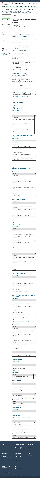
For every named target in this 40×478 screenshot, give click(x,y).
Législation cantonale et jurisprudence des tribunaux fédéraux (20, 468)
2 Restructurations (18, 359)
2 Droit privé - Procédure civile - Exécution (16, 11)
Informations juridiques (32, 476)
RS (13, 169)
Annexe (16, 106)
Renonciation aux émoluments (21, 36)
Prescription (18, 76)
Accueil (2, 11)
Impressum (36, 476)
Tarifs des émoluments (20, 50)
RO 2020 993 (8, 24)
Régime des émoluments (20, 30)
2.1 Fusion (16, 361)
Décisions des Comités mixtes (5, 472)
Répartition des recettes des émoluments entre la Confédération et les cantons (24, 83)
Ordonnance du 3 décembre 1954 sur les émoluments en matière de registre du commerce (6, 54)
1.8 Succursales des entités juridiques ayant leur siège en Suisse (24, 296)
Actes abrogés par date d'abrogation (19, 461)
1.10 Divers (16, 348)
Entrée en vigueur (19, 102)
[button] (7, 10)
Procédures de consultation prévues (19, 447)
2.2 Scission (16, 370)
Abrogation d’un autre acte (21, 96)
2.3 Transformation (18, 380)
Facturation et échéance (20, 73)
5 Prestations (17, 415)
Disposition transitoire (20, 92)
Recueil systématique (5, 7)
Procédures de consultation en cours (19, 448)
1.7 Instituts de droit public (20, 273)
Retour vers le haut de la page (34, 440)
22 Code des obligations (26, 11)
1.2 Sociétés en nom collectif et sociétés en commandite (22, 136)
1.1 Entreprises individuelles (20, 112)
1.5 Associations (17, 224)
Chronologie (8, 27)
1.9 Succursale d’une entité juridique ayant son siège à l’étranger (23, 322)
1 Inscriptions (17, 110)
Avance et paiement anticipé (21, 69)
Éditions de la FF (30, 447)
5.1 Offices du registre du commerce (22, 417)
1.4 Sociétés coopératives (19, 199)
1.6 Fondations (17, 250)
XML (9, 40)
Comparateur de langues (5, 34)
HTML (8, 40)
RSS (7, 476)
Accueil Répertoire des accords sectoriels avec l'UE (6, 469)
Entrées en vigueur (17, 460)
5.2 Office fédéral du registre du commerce (23, 432)
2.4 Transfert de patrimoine (20, 390)
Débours (17, 59)
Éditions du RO (4, 456)
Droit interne (16, 457)
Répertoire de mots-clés (18, 456)
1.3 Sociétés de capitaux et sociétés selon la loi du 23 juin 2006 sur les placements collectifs (24, 167)
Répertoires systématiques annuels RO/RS (6, 458)
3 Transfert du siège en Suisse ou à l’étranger (24, 398)
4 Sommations (17, 407)
